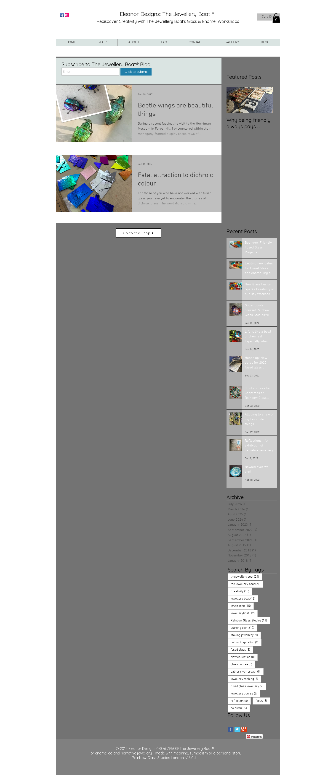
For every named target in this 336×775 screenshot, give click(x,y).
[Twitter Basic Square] (237, 729)
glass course (243, 664)
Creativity (241, 591)
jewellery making (246, 679)
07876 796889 (167, 748)
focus (263, 701)
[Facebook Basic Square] (230, 729)
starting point (244, 628)
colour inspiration (246, 642)
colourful (240, 708)
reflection (241, 701)
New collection (244, 657)
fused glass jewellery (248, 686)
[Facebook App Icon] (62, 15)
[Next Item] (266, 100)
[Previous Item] (234, 100)
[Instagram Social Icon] (67, 15)
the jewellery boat (247, 584)
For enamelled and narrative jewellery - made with (130, 753)
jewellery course (245, 693)
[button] (276, 18)
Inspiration (242, 606)
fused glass (242, 650)
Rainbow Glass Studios (250, 620)
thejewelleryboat (246, 577)
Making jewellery (246, 635)
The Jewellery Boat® (197, 748)
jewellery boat (244, 599)
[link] (267, 16)
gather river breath (247, 672)
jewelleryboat (244, 613)
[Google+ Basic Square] (244, 729)
